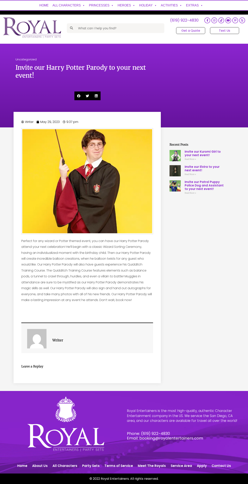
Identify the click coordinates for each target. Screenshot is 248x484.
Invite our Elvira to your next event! (202, 168)
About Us (40, 465)
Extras (192, 5)
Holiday (146, 5)
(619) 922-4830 (184, 20)
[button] (78, 95)
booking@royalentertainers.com (171, 438)
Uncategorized (26, 59)
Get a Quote (190, 30)
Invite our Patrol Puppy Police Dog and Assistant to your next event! (204, 185)
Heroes (124, 5)
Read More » (190, 159)
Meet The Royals (152, 465)
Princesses (99, 5)
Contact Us (221, 465)
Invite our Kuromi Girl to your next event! (203, 153)
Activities (169, 5)
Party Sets (91, 465)
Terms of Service (118, 465)
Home (44, 5)
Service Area (181, 465)
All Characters (67, 5)
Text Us (224, 30)
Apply (202, 465)
